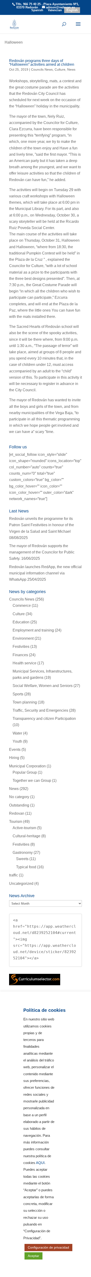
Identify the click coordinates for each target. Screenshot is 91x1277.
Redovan (16, 813)
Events (15, 750)
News (71, 69)
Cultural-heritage (26, 836)
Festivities (21, 647)
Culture (60, 69)
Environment (23, 638)
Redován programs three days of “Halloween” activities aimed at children (41, 62)
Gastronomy (23, 853)
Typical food (26, 867)
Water (17, 733)
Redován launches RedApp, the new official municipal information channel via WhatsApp (45, 573)
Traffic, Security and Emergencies (40, 710)
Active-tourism (24, 828)
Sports (18, 694)
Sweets (22, 859)
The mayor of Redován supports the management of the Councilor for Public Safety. (41, 552)
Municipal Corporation (27, 766)
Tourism (15, 822)
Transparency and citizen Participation (44, 719)
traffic (13, 875)
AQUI (40, 1163)
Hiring (14, 758)
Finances (20, 655)
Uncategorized (21, 884)
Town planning (25, 702)
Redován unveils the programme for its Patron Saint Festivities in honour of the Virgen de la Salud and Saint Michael (41, 525)
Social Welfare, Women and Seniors (43, 686)
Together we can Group (32, 781)
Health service (24, 663)
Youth (17, 741)
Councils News (42, 69)
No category (19, 797)
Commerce (22, 606)
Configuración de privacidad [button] (48, 1247)
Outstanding (19, 805)
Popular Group (25, 772)
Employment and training (33, 630)
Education (21, 622)
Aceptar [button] (33, 1256)
